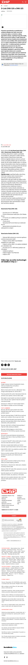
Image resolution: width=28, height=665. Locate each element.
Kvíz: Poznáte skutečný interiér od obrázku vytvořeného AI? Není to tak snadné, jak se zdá (14, 637)
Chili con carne (5, 559)
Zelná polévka (13, 561)
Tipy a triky (4, 459)
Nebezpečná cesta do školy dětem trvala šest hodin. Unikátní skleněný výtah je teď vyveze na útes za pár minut (13, 600)
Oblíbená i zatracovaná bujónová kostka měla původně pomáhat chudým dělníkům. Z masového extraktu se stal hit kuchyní (14, 619)
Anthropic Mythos (20, 570)
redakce (3, 11)
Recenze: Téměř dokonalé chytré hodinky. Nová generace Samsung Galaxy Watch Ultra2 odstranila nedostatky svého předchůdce (13, 421)
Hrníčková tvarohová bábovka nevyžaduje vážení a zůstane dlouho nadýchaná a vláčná (13, 624)
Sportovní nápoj (12, 559)
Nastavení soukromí (6, 503)
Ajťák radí (6, 552)
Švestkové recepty (16, 562)
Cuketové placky (5, 561)
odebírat (14, 515)
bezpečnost (4, 433)
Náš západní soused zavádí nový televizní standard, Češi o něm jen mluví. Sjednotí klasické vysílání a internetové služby (13, 399)
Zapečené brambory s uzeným (12, 563)
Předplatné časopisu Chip (8, 495)
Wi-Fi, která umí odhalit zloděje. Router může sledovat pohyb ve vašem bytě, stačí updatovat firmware (13, 605)
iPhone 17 (11, 573)
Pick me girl (19, 549)
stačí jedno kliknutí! (14, 65)
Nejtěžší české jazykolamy (7, 551)
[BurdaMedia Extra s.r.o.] (9, 491)
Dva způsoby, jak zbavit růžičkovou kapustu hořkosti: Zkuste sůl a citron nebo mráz (13, 628)
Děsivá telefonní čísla (15, 548)
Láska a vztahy (17, 551)
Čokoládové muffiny (10, 558)
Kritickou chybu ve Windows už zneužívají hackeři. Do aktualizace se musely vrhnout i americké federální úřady (14, 595)
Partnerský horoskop (11, 549)
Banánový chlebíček (20, 558)
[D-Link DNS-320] (14, 145)
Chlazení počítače (15, 566)
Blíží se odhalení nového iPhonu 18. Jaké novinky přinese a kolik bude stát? (12, 587)
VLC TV (16, 573)
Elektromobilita (5, 573)
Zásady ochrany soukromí (8, 505)
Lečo (10, 562)
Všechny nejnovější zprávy (14, 374)
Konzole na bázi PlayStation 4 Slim (17, 572)
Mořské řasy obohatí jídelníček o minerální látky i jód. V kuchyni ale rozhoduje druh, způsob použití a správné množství (13, 614)
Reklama (4, 498)
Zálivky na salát (20, 559)
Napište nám (18, 361)
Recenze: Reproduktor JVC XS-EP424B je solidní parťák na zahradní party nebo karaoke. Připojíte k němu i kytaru (14, 583)
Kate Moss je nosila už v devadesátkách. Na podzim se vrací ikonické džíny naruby (13, 632)
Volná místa (4, 497)
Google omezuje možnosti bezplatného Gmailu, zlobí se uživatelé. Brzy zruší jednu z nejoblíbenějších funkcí (12, 386)
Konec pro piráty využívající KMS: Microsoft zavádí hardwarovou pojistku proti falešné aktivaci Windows (13, 455)
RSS (18, 503)
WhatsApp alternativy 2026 (13, 553)
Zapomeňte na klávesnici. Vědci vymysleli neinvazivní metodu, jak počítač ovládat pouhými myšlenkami (13, 591)
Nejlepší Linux (10, 575)
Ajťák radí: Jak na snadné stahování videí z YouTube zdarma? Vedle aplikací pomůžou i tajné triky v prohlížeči (13, 479)
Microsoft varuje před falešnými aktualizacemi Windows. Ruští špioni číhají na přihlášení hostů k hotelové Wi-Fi (13, 437)
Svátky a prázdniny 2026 (14, 552)
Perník (6, 562)
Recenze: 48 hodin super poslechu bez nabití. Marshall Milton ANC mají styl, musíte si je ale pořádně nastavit (12, 411)
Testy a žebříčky (5, 408)
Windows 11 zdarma (11, 570)
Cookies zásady (5, 507)
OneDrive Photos (9, 569)
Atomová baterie (5, 572)
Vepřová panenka (15, 556)
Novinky (6, 5)
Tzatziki (18, 561)
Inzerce (19, 502)
